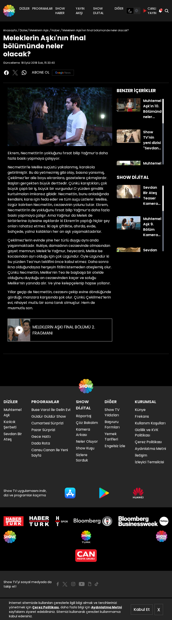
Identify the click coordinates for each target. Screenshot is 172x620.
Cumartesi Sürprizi (47, 423)
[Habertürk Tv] (39, 521)
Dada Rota (40, 443)
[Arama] (166, 10)
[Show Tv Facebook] (58, 584)
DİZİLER (24, 8)
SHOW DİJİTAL (98, 10)
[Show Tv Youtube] (82, 584)
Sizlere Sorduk (82, 457)
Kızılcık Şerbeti (10, 424)
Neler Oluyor (87, 441)
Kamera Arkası (83, 432)
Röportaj (83, 416)
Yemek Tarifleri (111, 436)
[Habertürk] (14, 521)
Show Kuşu (85, 448)
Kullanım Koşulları (150, 423)
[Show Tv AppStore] (70, 493)
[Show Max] (162, 537)
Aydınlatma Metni (106, 607)
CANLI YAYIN (152, 10)
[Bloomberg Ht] (93, 521)
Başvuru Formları (112, 424)
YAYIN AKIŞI (80, 10)
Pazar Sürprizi (43, 429)
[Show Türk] (86, 537)
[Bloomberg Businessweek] (143, 521)
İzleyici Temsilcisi (149, 462)
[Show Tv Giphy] (89, 584)
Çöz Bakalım (87, 422)
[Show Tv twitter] (15, 72)
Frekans (142, 416)
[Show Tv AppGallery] (138, 493)
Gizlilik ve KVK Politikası (146, 432)
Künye (140, 409)
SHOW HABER (60, 10)
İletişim (141, 455)
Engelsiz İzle (115, 446)
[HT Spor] (61, 521)
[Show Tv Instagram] (73, 584)
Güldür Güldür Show (48, 416)
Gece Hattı (41, 436)
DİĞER (119, 8)
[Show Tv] (9, 10)
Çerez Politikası (45, 607)
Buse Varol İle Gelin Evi (50, 409)
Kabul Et (142, 609)
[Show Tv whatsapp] (24, 72)
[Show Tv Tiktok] (96, 584)
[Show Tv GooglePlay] (104, 493)
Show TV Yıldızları (112, 412)
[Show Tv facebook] (6, 72)
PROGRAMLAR (42, 8)
